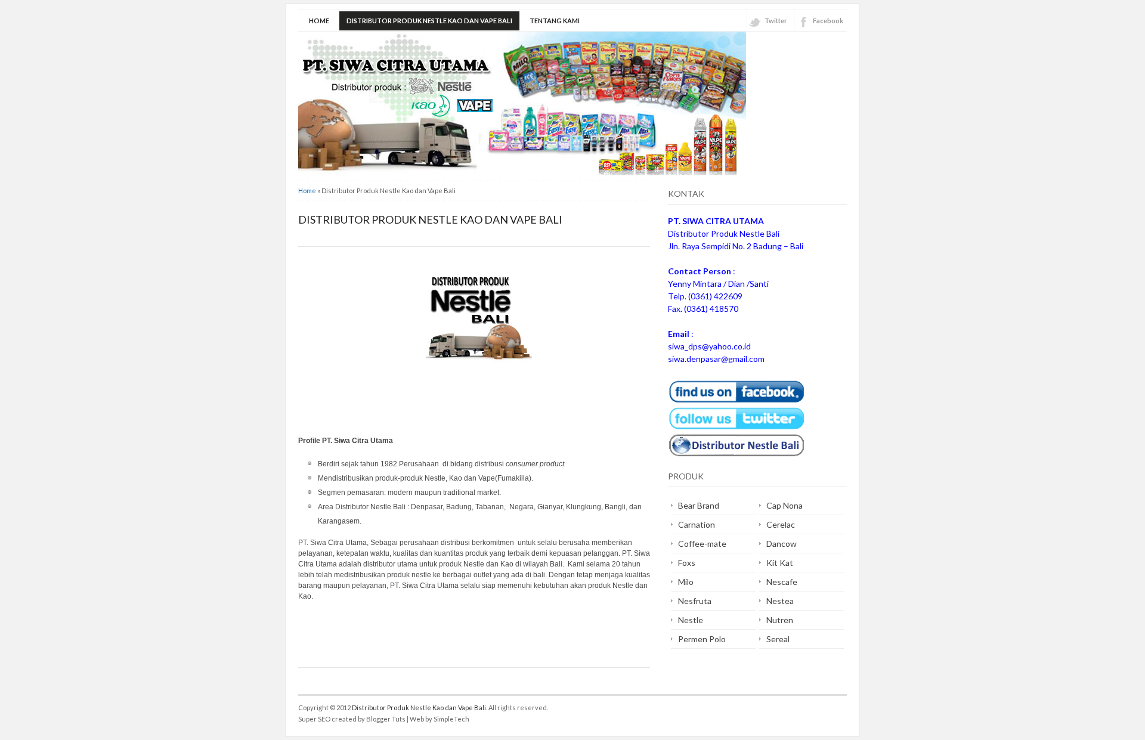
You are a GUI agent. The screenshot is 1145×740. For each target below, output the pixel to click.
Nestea (780, 601)
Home (319, 20)
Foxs (686, 563)
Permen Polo (702, 639)
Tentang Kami (555, 20)
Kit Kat (779, 563)
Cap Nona (784, 505)
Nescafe (781, 582)
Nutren (779, 620)
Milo (686, 582)
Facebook (828, 20)
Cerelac (780, 524)
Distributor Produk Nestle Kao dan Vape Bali (429, 20)
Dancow (781, 543)
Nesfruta (694, 601)
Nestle (690, 620)
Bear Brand (698, 505)
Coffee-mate (702, 543)
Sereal (778, 639)
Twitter (776, 20)
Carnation (696, 524)
